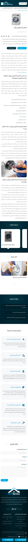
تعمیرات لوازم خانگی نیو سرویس (20, 8)
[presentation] (13, 284)
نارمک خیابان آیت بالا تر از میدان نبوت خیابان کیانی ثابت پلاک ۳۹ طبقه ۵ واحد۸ (13, 533)
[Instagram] (13, 509)
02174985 (7, 540)
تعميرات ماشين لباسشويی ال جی (13, 245)
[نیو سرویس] (8, 3)
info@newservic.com (12, 536)
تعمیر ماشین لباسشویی (8, 8)
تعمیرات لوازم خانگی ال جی (21, 523)
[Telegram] (15, 509)
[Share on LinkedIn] (1, 36)
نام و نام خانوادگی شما (21, 449)
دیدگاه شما (23, 464)
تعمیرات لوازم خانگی (21, 517)
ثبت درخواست (22, 48)
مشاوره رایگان (11, 48)
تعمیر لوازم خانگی (23, 72)
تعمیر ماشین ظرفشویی (7, 523)
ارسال (4, 480)
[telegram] (4, 36)
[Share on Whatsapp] (8, 36)
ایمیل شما (24, 457)
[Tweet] (6, 36)
